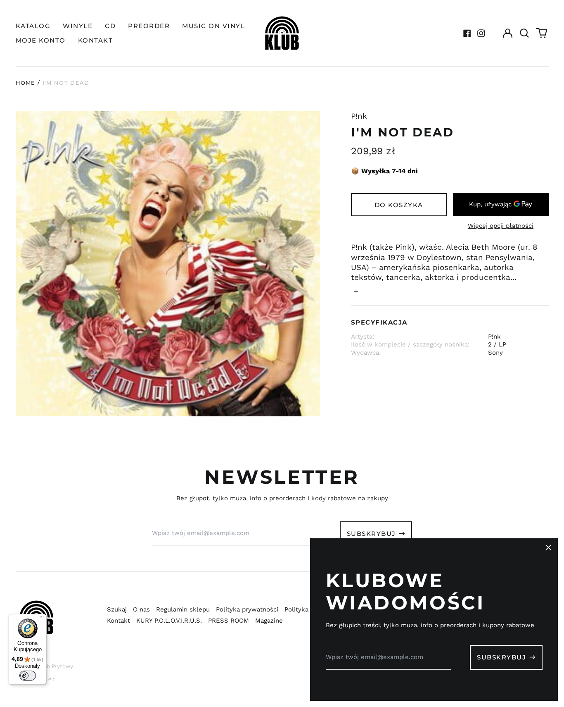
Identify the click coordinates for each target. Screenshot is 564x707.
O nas (141, 609)
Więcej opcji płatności (500, 225)
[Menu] (42, 619)
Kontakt (118, 620)
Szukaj (117, 609)
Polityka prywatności (247, 609)
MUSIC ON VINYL (213, 26)
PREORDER (149, 26)
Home (26, 82)
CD (110, 26)
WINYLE (77, 26)
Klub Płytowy (55, 666)
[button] (525, 33)
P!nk (359, 116)
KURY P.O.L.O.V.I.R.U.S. (169, 620)
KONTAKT (95, 40)
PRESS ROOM (228, 620)
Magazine (269, 620)
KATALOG (33, 26)
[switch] (27, 676)
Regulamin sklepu (183, 609)
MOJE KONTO (41, 40)
